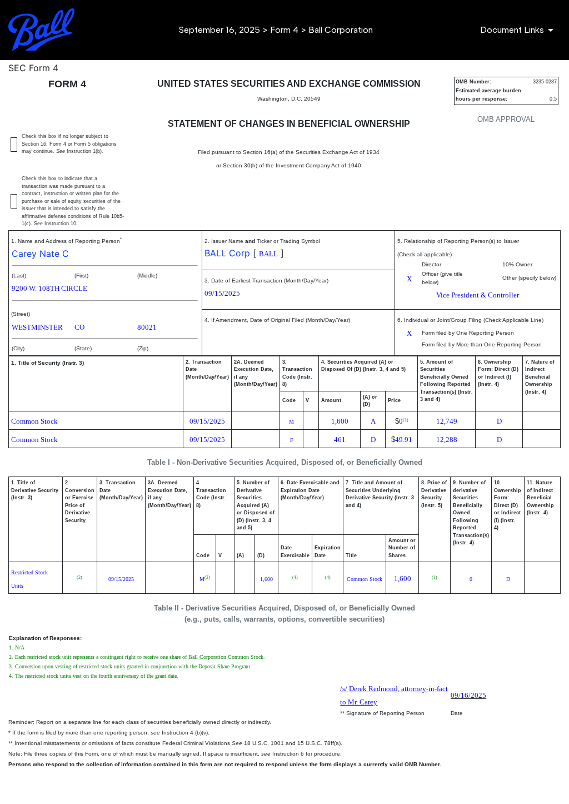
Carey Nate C (40, 253)
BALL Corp (227, 253)
